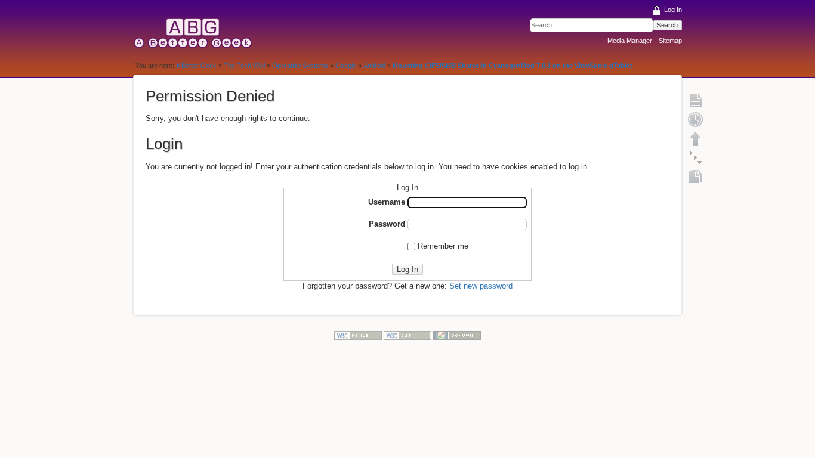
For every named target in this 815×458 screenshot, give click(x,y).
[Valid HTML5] (358, 335)
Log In (673, 9)
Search (667, 25)
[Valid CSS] (407, 335)
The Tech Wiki (244, 65)
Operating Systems (300, 65)
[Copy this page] (695, 176)
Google (345, 65)
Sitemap (670, 40)
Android (374, 65)
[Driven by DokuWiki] (457, 335)
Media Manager (629, 40)
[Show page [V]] (695, 100)
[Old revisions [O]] (695, 119)
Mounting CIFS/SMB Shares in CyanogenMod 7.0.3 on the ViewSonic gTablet (512, 65)
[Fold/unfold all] (695, 157)
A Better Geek (196, 65)
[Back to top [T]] (695, 138)
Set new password (481, 285)
